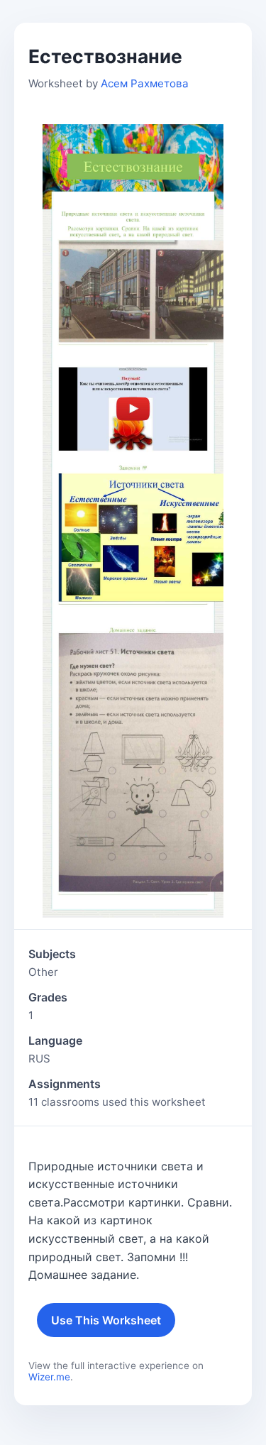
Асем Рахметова (145, 83)
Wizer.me (49, 1377)
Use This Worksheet (106, 1320)
